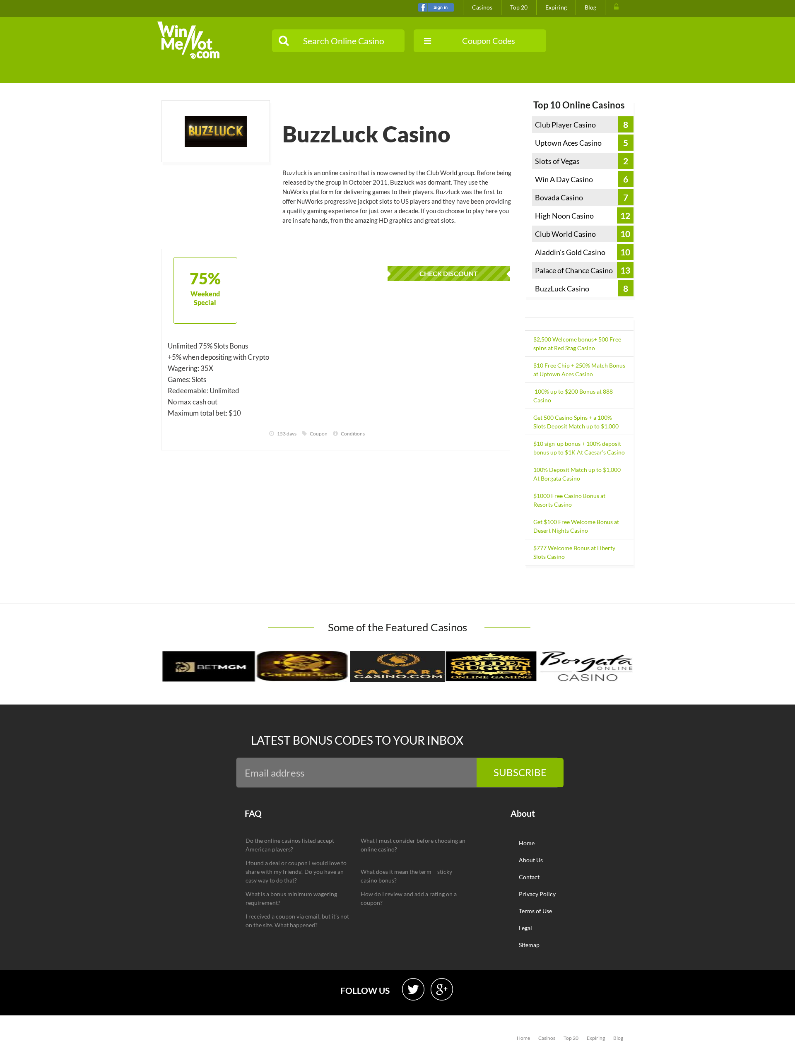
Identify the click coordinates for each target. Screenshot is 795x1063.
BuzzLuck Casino (562, 288)
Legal (525, 927)
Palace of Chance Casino (574, 270)
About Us (531, 859)
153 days (286, 433)
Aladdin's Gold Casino (570, 252)
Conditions (353, 433)
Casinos (482, 7)
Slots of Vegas (557, 161)
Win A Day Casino (564, 179)
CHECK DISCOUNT (448, 273)
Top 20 (519, 7)
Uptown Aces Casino (568, 142)
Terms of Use (535, 910)
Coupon (319, 433)
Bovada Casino (559, 197)
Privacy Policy (537, 893)
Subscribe (520, 772)
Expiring (556, 7)
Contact (529, 876)
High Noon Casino (564, 215)
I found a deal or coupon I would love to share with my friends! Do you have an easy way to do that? (296, 871)
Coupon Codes (488, 41)
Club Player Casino (565, 124)
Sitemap (529, 944)
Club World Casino (565, 233)
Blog (590, 7)
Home (527, 843)
